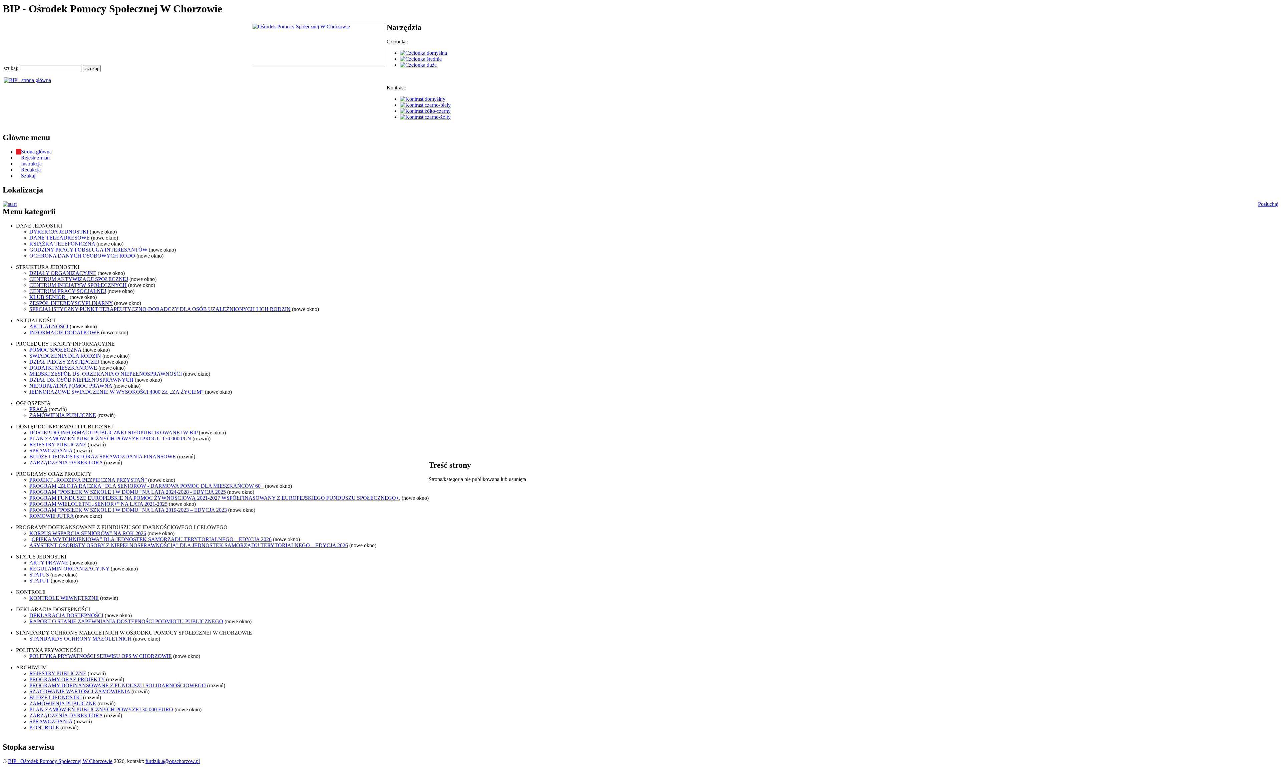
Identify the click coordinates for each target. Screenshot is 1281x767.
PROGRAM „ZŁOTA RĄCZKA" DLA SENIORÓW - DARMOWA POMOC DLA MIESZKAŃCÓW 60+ (146, 486)
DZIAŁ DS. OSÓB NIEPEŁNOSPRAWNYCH (81, 380)
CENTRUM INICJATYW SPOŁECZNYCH (78, 285)
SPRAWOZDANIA (50, 450)
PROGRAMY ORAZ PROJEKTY (67, 679)
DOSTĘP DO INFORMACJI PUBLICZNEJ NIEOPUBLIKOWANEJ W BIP (113, 432)
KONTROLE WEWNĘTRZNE (64, 598)
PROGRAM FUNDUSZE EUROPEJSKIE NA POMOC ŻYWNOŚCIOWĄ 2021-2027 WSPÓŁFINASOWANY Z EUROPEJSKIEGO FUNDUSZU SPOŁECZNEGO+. (214, 498)
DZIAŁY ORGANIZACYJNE (62, 273)
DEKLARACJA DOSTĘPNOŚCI (66, 615)
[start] (10, 204)
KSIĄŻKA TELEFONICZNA (62, 244)
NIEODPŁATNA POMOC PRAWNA (70, 386)
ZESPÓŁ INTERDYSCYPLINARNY (71, 303)
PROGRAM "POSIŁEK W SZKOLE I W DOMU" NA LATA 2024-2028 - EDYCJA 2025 (127, 492)
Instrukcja (31, 163)
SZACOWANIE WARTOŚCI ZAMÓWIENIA (79, 691)
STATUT (39, 581)
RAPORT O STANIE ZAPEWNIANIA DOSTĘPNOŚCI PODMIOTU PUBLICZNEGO (126, 621)
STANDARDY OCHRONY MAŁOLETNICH (80, 639)
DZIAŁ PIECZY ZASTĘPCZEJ (64, 362)
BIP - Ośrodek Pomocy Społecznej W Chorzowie (60, 761)
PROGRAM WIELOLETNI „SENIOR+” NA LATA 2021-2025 (98, 504)
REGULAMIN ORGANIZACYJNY (69, 568)
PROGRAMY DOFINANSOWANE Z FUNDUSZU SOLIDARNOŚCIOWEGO (117, 685)
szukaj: (12, 68)
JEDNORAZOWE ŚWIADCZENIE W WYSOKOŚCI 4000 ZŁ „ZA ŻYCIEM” (116, 392)
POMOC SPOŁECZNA (55, 350)
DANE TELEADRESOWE (59, 238)
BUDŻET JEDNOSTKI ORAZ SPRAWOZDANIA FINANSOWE (102, 456)
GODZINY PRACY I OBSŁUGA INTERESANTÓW (88, 250)
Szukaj (28, 175)
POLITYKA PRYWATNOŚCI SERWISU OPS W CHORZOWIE (100, 656)
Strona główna (36, 151)
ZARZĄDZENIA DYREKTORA (66, 462)
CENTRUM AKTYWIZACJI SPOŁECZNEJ (78, 279)
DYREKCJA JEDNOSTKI (58, 232)
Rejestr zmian (35, 157)
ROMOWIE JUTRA (51, 516)
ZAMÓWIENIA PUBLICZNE (62, 415)
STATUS (39, 575)
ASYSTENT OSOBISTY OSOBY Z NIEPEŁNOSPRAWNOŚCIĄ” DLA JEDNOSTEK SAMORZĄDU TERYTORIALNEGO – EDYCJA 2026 (188, 545)
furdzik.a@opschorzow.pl (172, 761)
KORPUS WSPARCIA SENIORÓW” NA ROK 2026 (87, 533)
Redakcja (31, 169)
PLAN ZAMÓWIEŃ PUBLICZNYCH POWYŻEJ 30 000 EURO (101, 709)
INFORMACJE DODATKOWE (64, 332)
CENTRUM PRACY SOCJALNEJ (67, 291)
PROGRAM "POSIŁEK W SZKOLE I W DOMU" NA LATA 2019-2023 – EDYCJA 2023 (128, 510)
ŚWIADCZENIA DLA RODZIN (65, 356)
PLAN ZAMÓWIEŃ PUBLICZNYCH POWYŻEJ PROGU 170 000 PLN (110, 438)
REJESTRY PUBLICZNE (57, 444)
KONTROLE (44, 727)
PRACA (38, 409)
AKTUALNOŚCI (48, 326)
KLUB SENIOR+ (48, 297)
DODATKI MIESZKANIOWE (63, 368)
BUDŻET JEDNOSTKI (55, 697)
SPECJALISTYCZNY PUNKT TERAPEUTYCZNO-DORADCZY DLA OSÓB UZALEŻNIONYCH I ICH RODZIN (160, 309)
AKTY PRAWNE (48, 562)
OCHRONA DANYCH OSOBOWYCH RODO (82, 256)
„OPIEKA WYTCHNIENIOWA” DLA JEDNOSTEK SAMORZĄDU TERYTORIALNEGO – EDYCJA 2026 (150, 539)
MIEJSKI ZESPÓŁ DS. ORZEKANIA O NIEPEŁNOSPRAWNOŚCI (105, 374)
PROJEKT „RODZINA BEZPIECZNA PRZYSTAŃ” (88, 480)
